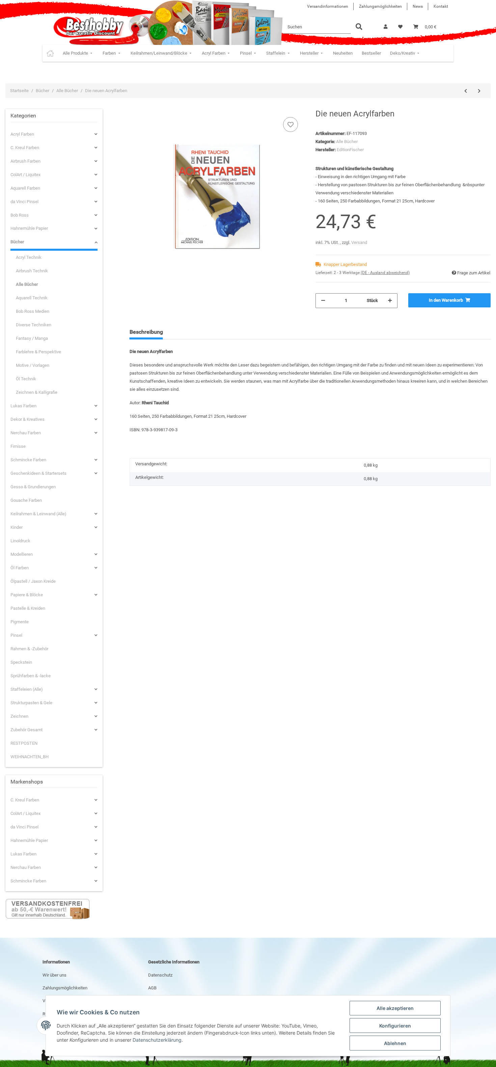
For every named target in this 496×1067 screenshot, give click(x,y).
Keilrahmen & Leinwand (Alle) (38, 513)
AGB (152, 987)
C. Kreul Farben (24, 147)
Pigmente (19, 621)
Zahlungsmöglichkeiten (380, 6)
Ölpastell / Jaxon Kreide (33, 581)
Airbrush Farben (25, 161)
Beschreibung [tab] (146, 332)
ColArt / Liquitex (25, 174)
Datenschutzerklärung (157, 1040)
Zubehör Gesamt (26, 729)
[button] (385, 27)
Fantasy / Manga (32, 338)
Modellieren (21, 554)
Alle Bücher (347, 141)
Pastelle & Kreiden (27, 608)
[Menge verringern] (323, 301)
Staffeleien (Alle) (26, 689)
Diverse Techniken (33, 324)
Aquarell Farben (25, 188)
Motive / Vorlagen (32, 365)
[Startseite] (50, 53)
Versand (359, 242)
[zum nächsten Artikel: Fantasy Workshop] (479, 91)
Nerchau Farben (25, 432)
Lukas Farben (23, 405)
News (418, 6)
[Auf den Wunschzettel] (290, 124)
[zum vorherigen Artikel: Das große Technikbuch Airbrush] (465, 91)
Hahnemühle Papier (29, 228)
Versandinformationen (327, 6)
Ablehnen (395, 1043)
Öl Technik (26, 378)
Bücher (17, 241)
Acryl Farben (22, 134)
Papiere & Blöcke (26, 594)
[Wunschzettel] (400, 27)
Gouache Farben (26, 500)
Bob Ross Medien (32, 311)
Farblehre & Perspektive (38, 351)
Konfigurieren (395, 1026)
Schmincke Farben (28, 459)
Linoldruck (20, 540)
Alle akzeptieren (395, 1008)
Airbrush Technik (32, 270)
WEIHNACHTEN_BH (29, 756)
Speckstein (21, 662)
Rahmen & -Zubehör (29, 648)
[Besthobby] (88, 27)
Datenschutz (160, 975)
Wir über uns (54, 975)
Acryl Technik (29, 257)
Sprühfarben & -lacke (30, 675)
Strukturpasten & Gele (31, 702)
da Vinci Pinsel (24, 201)
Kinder (16, 527)
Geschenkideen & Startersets (38, 473)
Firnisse (18, 446)
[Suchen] (359, 27)
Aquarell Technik (32, 297)
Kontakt (441, 6)
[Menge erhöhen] (390, 301)
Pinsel (16, 635)
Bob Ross (19, 215)
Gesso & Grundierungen (33, 486)
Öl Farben (19, 567)
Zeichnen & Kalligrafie (36, 392)
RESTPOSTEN (23, 743)
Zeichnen (19, 716)
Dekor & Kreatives (27, 419)
